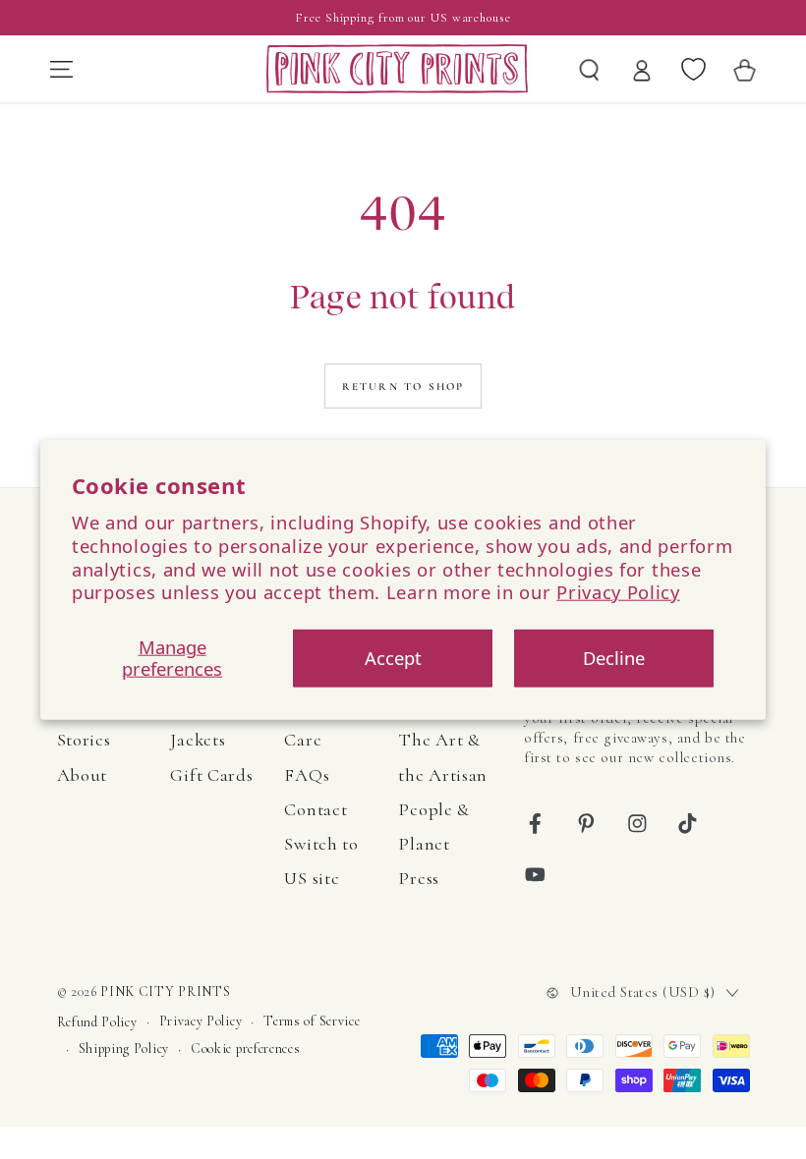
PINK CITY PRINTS (165, 991)
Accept (393, 657)
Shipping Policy (124, 1048)
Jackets (197, 739)
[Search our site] (589, 68)
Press (418, 878)
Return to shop (403, 386)
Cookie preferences (245, 1048)
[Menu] (61, 68)
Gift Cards (211, 775)
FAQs (306, 775)
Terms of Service (311, 1021)
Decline (614, 657)
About (82, 775)
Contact (315, 809)
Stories (84, 739)
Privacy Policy (618, 592)
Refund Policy (97, 1022)
